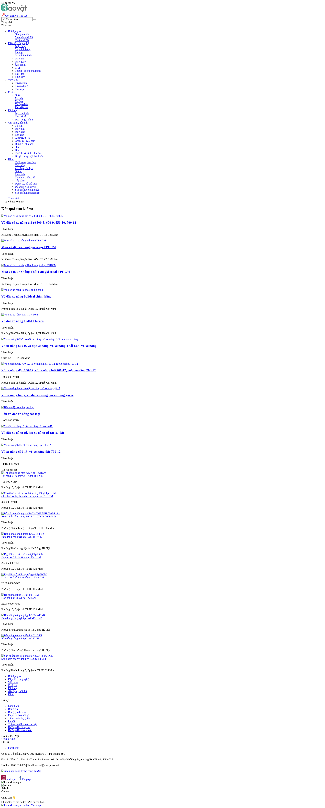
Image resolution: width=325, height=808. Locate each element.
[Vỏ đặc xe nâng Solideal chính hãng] (22, 289)
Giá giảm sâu (22, 34)
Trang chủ (13, 198)
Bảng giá (13, 709)
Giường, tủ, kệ (22, 137)
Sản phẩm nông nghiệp (27, 192)
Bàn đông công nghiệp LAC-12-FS (20, 638)
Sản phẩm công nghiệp (27, 189)
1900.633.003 (8, 739)
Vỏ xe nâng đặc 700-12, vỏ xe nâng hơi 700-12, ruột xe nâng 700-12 (48, 370)
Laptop (19, 52)
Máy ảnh (19, 58)
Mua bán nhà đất (24, 37)
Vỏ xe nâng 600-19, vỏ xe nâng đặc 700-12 (31, 451)
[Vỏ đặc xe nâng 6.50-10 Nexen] (19, 314)
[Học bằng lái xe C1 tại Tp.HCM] (20, 594)
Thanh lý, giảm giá (25, 177)
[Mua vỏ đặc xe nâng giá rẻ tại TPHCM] (23, 240)
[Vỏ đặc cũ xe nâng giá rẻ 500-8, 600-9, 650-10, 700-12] (32, 215)
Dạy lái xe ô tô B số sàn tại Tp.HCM (21, 557)
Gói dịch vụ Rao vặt (16, 15)
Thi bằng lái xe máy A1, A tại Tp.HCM (22, 475)
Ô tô (17, 95)
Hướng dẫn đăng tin (19, 727)
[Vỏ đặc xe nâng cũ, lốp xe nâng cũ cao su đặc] (27, 426)
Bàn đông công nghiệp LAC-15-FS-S (21, 536)
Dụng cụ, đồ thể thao (26, 183)
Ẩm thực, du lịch (24, 168)
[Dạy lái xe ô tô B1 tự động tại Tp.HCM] (24, 574)
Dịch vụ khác (22, 113)
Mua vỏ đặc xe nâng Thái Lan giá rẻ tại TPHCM (35, 271)
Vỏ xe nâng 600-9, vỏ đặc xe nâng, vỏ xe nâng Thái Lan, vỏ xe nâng (48, 345)
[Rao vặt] (14, 11)
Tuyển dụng (21, 86)
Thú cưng (20, 165)
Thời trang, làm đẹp (25, 162)
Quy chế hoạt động (18, 715)
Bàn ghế (19, 134)
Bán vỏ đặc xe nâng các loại (20, 414)
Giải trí (18, 171)
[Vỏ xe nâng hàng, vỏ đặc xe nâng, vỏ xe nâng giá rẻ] (30, 388)
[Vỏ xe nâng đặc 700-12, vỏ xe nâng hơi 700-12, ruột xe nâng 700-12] (39, 363)
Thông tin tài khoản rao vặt (22, 724)
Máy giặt (19, 128)
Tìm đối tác (21, 116)
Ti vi (17, 67)
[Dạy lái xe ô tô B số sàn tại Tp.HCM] (22, 554)
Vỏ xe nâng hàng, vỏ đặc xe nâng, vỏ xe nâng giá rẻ (37, 395)
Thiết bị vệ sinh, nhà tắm (28, 153)
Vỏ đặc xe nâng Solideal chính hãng (26, 296)
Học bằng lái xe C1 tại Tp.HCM (18, 597)
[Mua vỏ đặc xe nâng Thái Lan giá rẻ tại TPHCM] (28, 265)
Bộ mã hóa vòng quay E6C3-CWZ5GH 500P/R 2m (29, 516)
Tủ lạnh (19, 125)
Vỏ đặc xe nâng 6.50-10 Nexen (22, 321)
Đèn (17, 150)
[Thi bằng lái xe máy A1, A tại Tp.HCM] (23, 472)
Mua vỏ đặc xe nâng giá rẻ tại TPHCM (28, 247)
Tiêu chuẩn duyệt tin (19, 718)
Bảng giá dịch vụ (17, 712)
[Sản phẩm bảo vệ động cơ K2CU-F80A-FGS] (27, 655)
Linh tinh (20, 174)
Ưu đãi (11, 721)
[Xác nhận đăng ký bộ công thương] (21, 771)
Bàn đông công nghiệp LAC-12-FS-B (21, 618)
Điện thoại (20, 46)
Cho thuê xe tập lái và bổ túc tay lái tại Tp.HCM (27, 496)
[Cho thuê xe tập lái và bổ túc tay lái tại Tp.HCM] (28, 493)
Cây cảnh (20, 180)
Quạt (17, 147)
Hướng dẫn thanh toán (20, 730)
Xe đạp (19, 101)
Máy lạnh (20, 131)
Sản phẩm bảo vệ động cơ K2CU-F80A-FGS (25, 658)
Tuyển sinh (21, 82)
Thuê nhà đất (22, 40)
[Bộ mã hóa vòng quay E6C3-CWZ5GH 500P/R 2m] (30, 513)
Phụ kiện (19, 73)
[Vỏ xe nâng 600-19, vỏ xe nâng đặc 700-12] (26, 445)
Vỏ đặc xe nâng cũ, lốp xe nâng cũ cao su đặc (32, 432)
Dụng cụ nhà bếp (24, 143)
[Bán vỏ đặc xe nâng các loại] (17, 407)
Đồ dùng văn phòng (25, 186)
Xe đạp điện (21, 104)
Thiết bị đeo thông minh (28, 70)
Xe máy (19, 98)
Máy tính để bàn (23, 55)
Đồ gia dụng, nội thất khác (29, 156)
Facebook (13, 747)
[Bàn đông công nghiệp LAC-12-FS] (21, 635)
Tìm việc (19, 89)
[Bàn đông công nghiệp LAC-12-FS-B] (23, 615)
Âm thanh (20, 64)
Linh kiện (20, 76)
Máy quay (20, 61)
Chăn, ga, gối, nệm (25, 140)
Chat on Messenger (31, 805)
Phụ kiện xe (21, 107)
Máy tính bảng (22, 49)
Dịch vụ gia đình (24, 119)
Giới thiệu (13, 705)
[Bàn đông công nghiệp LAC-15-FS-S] (23, 533)
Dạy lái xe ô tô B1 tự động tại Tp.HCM (22, 577)
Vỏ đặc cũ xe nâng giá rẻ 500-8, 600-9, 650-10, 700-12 (38, 222)
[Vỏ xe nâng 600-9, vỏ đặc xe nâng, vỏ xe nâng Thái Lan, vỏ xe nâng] (39, 339)
